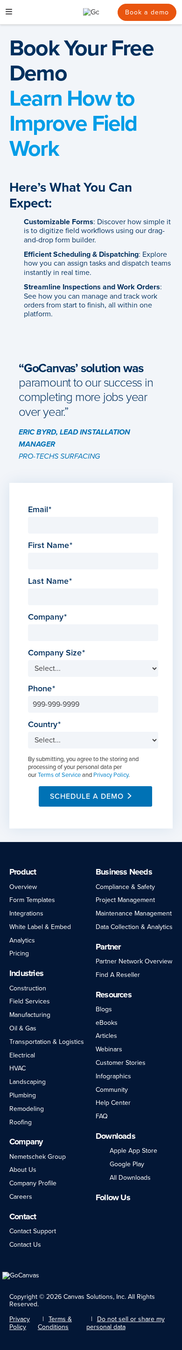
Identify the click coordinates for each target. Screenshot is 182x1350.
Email (38, 510)
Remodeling (26, 1109)
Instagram (125, 1212)
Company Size (55, 653)
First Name (48, 545)
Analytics (22, 940)
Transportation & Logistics (46, 1042)
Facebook (112, 1212)
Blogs (104, 1009)
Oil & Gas (22, 1028)
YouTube (157, 1212)
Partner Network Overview (134, 961)
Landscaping (27, 1082)
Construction (27, 988)
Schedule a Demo (87, 796)
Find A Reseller (118, 975)
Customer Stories (121, 1063)
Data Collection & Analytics (134, 927)
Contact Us (25, 1245)
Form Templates (32, 900)
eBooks (107, 1023)
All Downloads (130, 1178)
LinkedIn (100, 1212)
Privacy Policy (110, 775)
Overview (23, 887)
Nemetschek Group (37, 1157)
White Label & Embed (40, 927)
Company (45, 617)
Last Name (48, 581)
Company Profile (32, 1183)
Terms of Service (59, 775)
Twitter (140, 1212)
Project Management (125, 900)
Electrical (22, 1055)
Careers (20, 1197)
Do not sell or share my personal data (125, 1323)
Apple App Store (133, 1151)
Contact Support (32, 1231)
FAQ (102, 1116)
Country (42, 724)
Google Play (127, 1164)
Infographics (113, 1076)
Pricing (19, 953)
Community (112, 1090)
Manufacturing (29, 1015)
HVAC (17, 1068)
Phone (40, 689)
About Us (22, 1170)
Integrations (26, 913)
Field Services (29, 1001)
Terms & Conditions (55, 1323)
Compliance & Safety (125, 887)
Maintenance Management (134, 913)
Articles (106, 1036)
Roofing (20, 1122)
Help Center (113, 1103)
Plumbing (22, 1095)
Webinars (109, 1049)
